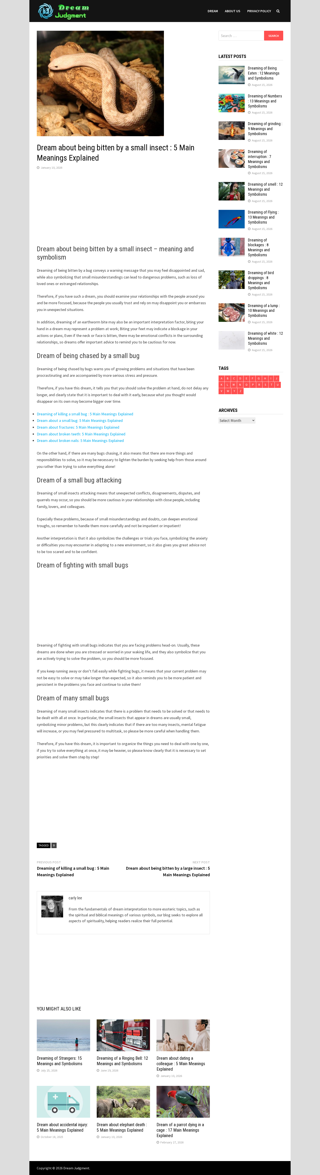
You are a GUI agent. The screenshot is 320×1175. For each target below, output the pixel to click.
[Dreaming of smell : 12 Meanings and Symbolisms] (232, 184)
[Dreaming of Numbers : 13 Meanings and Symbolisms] (232, 96)
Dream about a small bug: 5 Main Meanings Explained (80, 420)
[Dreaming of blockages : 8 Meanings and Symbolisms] (232, 240)
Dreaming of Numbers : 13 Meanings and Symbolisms (265, 101)
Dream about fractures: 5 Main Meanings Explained (78, 427)
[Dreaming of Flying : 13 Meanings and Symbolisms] (232, 212)
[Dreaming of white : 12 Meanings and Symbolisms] (232, 333)
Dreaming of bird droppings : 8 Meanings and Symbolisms (261, 280)
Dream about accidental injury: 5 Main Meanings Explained (62, 1127)
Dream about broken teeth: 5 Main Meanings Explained (81, 433)
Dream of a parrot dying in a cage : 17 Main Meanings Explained (180, 1130)
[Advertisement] (123, 208)
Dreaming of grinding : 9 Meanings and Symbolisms (265, 128)
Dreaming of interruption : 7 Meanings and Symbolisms (259, 159)
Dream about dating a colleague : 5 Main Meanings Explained (181, 1064)
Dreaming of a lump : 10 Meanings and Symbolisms (264, 310)
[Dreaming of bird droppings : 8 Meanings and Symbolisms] (232, 273)
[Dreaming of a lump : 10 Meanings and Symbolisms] (232, 306)
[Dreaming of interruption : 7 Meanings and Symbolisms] (232, 152)
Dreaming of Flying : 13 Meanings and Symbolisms (263, 217)
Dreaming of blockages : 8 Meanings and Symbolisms (259, 247)
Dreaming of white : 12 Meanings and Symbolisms (265, 338)
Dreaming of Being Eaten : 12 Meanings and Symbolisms (264, 73)
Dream (213, 11)
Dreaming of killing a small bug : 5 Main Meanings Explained (85, 413)
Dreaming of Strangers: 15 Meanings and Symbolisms (59, 1061)
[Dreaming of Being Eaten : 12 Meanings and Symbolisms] (232, 68)
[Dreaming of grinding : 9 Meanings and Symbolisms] (232, 124)
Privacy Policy (259, 11)
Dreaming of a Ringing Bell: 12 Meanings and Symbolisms (122, 1061)
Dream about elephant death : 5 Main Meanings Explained (122, 1127)
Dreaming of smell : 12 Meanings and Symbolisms (265, 189)
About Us (232, 11)
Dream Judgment (76, 1168)
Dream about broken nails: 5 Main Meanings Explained (80, 440)
